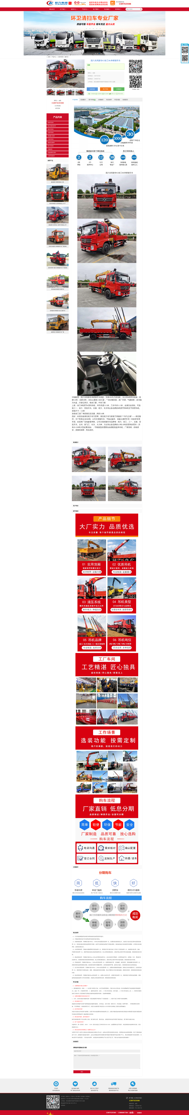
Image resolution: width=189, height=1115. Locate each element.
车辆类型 (50, 149)
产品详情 (75, 99)
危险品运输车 (51, 142)
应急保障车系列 (52, 152)
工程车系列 (60, 56)
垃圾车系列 (51, 132)
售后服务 (107, 9)
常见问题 (117, 99)
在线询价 (92, 89)
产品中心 (85, 9)
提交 (82, 1071)
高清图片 (83, 99)
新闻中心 (74, 9)
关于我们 (63, 9)
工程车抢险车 (51, 155)
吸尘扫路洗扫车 (52, 126)
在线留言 (125, 99)
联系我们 (118, 9)
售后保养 (109, 99)
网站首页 (52, 9)
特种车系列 (51, 122)
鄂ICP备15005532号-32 (71, 1103)
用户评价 (105, 89)
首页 (49, 56)
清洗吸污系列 (51, 136)
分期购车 (119, 89)
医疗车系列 (51, 146)
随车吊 (66, 56)
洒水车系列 (51, 129)
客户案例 (96, 9)
